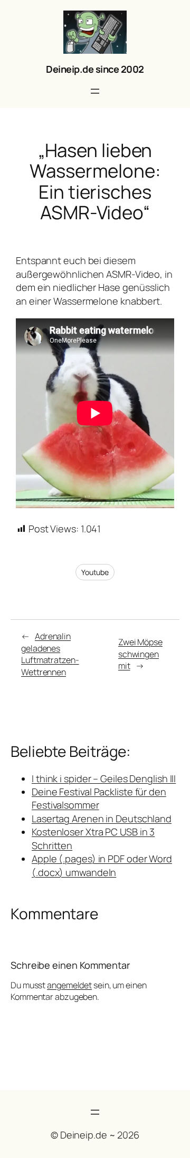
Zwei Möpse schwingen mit (140, 654)
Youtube (95, 572)
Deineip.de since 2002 (95, 69)
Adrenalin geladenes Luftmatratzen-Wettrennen (50, 654)
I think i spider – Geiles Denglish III (104, 778)
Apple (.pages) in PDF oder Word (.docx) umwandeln (102, 865)
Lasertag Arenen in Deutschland (102, 818)
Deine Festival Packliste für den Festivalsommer (99, 798)
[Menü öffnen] (95, 91)
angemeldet (69, 985)
